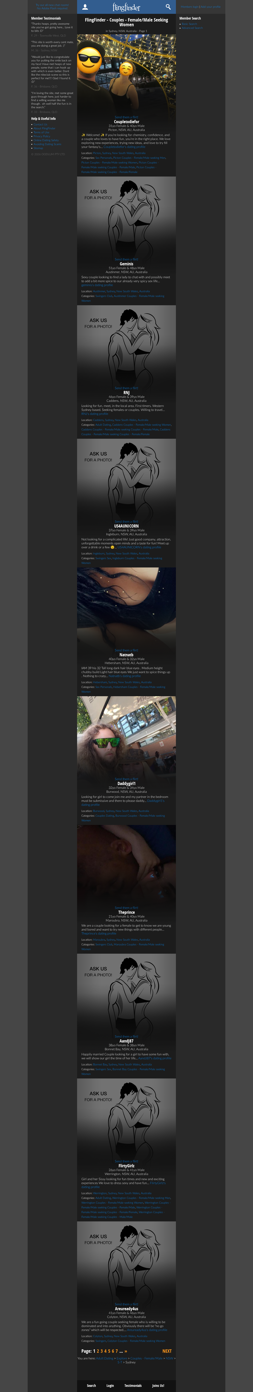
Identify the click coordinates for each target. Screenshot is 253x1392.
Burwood (98, 811)
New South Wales (123, 153)
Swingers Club (103, 296)
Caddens (98, 420)
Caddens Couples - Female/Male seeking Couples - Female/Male (120, 429)
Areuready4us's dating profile (147, 1330)
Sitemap (38, 148)
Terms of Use (41, 132)
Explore (122, 1358)
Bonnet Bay (100, 1064)
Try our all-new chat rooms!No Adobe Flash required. (52, 7)
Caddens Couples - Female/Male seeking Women (141, 425)
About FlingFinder (44, 128)
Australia (140, 153)
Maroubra (99, 939)
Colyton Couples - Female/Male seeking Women (136, 1341)
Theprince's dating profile (98, 933)
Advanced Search (192, 28)
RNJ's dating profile (94, 413)
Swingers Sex (103, 558)
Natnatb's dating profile (125, 676)
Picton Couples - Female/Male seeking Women (109, 162)
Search (91, 1385)
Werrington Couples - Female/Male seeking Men (141, 1198)
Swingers (100, 1341)
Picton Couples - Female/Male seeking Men (139, 158)
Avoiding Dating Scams (47, 144)
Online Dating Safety (46, 140)
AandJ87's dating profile (154, 1058)
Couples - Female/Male (146, 1358)
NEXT (167, 1351)
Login (110, 1385)
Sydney (106, 153)
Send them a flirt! (126, 117)
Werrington (100, 1193)
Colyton (98, 1336)
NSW (169, 1358)
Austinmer (99, 291)
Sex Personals (103, 158)
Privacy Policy (42, 136)
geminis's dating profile (97, 285)
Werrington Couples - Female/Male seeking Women (112, 1202)
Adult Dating (103, 425)
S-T (120, 1362)
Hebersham (100, 682)
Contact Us (40, 124)
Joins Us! (158, 1385)
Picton (97, 153)
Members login (190, 7)
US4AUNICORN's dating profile (139, 547)
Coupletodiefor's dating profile (124, 146)
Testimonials (133, 1385)
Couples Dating (104, 815)
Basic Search (189, 24)
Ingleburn (99, 553)
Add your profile (211, 7)
